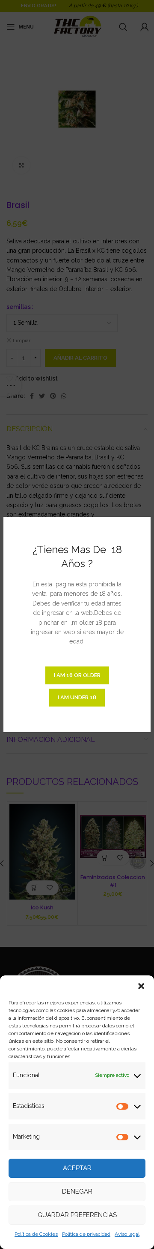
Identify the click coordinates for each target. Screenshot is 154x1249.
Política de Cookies (36, 1234)
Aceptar (77, 1168)
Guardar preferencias (77, 1215)
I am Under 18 (77, 697)
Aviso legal (127, 1234)
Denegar (77, 1191)
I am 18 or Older (77, 675)
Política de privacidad (86, 1234)
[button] (141, 986)
